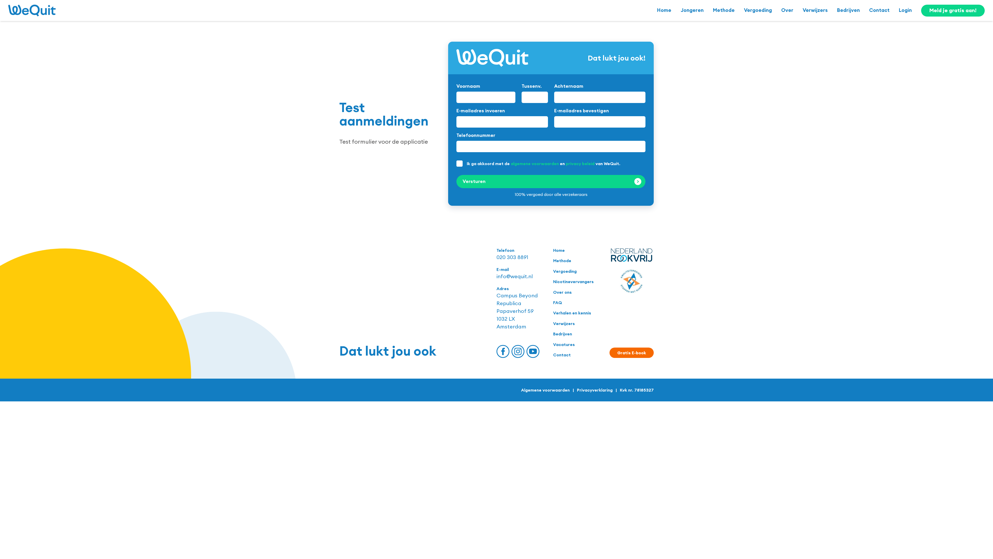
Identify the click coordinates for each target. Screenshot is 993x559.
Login (905, 10)
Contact (879, 10)
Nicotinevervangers (573, 281)
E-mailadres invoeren (480, 111)
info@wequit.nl (514, 276)
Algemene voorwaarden (545, 390)
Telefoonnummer (475, 135)
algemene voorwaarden (535, 163)
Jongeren (692, 10)
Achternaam (568, 86)
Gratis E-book (631, 352)
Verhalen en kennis (572, 312)
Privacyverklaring (595, 390)
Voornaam (468, 86)
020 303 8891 (512, 257)
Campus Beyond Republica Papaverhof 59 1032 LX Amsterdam (517, 311)
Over (787, 10)
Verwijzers (815, 10)
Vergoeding (758, 10)
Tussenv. (532, 86)
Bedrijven (848, 10)
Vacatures (564, 344)
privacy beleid (580, 163)
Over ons (562, 292)
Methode (724, 10)
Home (664, 10)
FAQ (557, 302)
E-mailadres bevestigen (581, 111)
